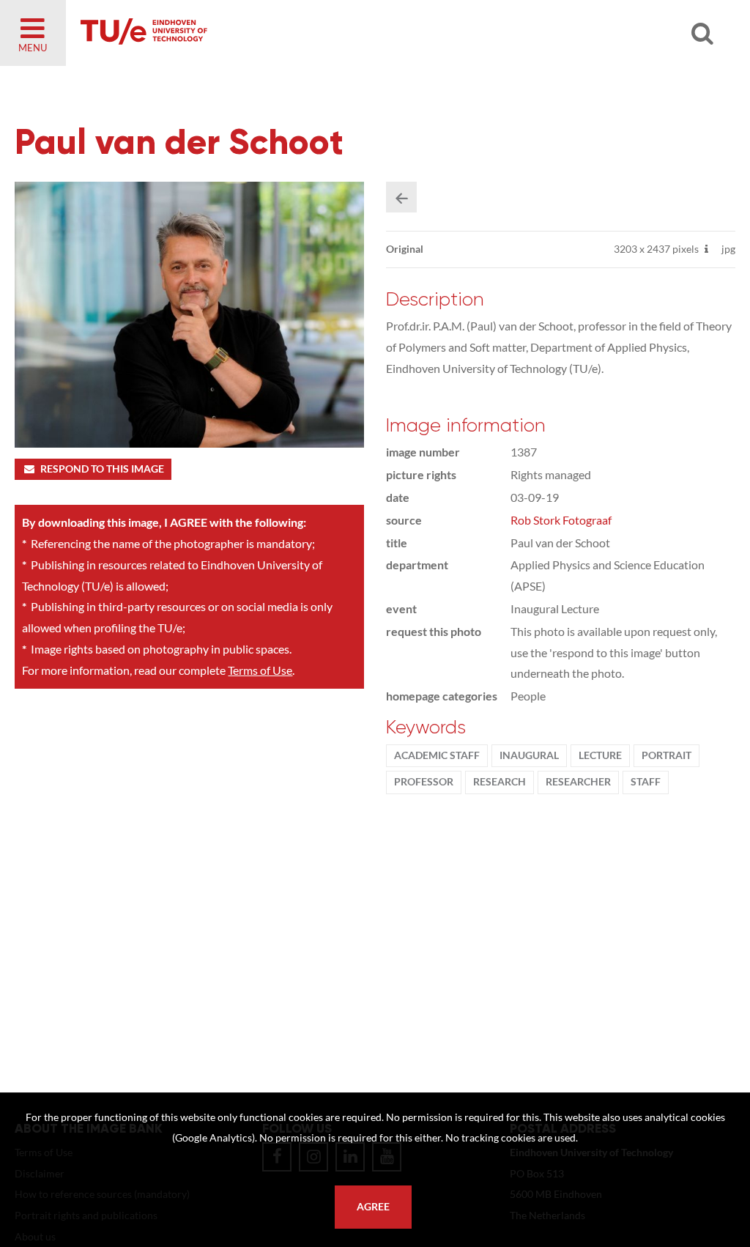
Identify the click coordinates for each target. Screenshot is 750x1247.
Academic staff (437, 755)
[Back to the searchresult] (401, 197)
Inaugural (529, 755)
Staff (646, 782)
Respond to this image (102, 469)
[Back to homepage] (249, 33)
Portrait (666, 755)
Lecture (600, 755)
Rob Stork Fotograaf (561, 520)
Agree (373, 1207)
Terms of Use (260, 670)
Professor (423, 782)
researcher (578, 782)
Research (499, 782)
